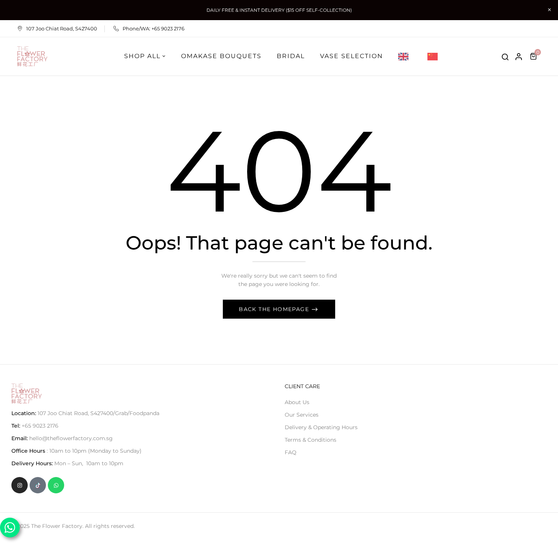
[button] (534, 56)
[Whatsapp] (56, 485)
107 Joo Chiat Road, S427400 (61, 28)
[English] (405, 56)
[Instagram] (19, 485)
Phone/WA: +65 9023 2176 (153, 28)
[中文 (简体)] (434, 56)
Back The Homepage (275, 309)
